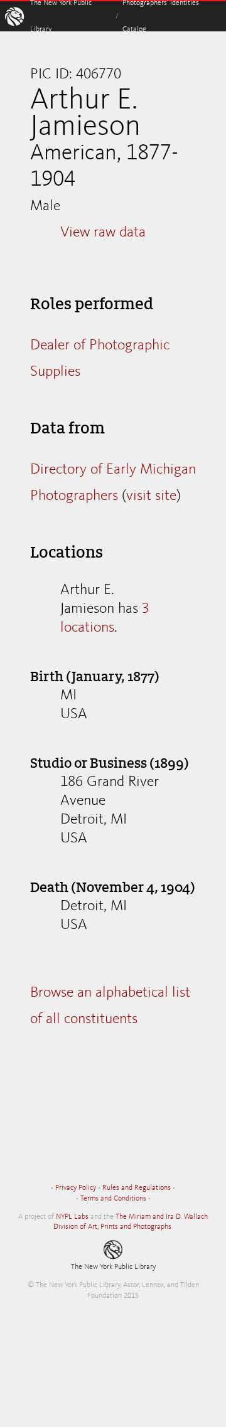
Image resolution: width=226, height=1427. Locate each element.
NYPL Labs (72, 1217)
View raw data (103, 232)
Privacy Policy (75, 1188)
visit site (151, 496)
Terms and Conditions (113, 1198)
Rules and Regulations (136, 1188)
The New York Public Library (113, 1267)
